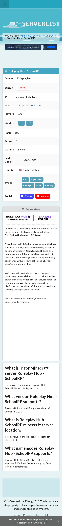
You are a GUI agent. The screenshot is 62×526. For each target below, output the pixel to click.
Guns (38, 185)
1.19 (21, 123)
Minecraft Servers (30, 35)
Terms (16, 515)
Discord (28, 196)
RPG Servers (49, 35)
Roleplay (49, 185)
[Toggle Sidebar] (4, 4)
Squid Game (36, 179)
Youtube (45, 196)
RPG (25, 179)
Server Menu (32, 209)
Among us (27, 185)
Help (38, 515)
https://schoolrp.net (30, 105)
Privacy (27, 515)
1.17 (29, 123)
